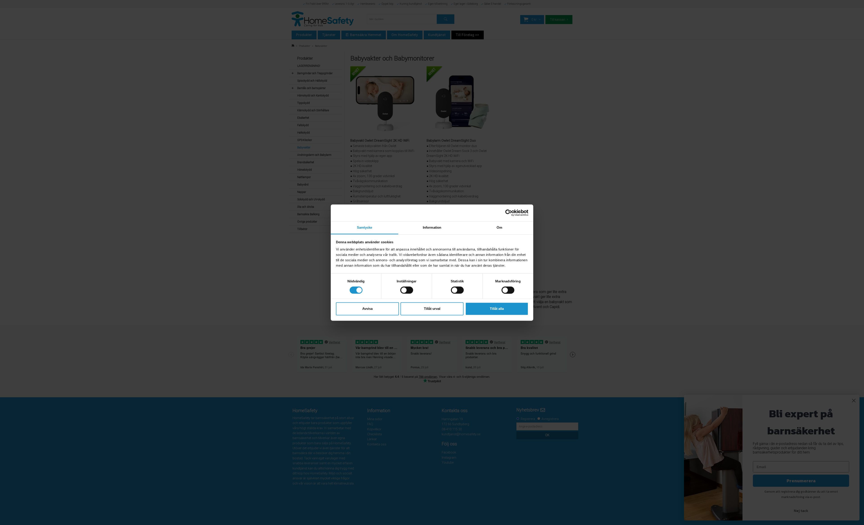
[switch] (406, 290)
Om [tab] (499, 227)
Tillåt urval (432, 309)
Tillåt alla (497, 309)
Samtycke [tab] (364, 227)
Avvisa (367, 309)
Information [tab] (432, 227)
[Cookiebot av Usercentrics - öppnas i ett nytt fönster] (508, 212)
